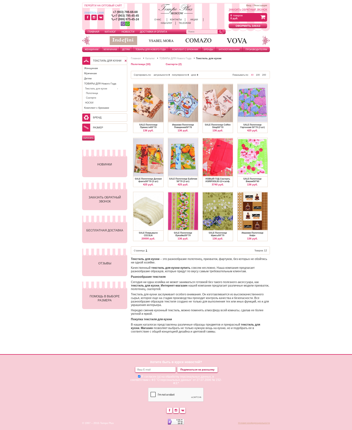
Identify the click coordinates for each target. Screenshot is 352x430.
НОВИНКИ (104, 164)
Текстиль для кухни (96, 88)
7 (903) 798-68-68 (126, 12)
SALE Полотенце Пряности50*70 (148, 126)
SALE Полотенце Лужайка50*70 (183, 234)
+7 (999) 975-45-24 (126, 19)
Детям (126, 49)
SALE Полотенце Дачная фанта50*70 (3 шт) (148, 180)
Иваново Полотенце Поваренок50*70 (183, 126)
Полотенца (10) (141, 64)
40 (252, 75)
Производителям (256, 49)
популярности (179, 75)
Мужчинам (110, 49)
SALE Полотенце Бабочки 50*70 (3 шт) (183, 180)
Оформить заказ (248, 25)
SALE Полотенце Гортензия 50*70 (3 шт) (252, 126)
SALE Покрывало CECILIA (148, 234)
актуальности (161, 75)
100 (258, 75)
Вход (248, 5)
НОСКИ (89, 102)
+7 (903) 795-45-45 (126, 15)
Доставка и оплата (153, 31)
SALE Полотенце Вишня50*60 (252, 180)
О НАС (157, 19)
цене (193, 75)
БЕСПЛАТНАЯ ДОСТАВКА (104, 230)
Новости (128, 31)
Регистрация (260, 5)
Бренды (208, 49)
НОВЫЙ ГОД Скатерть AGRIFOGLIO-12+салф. (217, 180)
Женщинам (91, 49)
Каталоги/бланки (229, 49)
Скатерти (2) (174, 64)
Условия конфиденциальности (254, 423)
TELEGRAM (185, 23)
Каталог (110, 31)
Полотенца (92, 93)
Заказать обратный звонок (248, 9)
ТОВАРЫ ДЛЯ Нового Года (150, 49)
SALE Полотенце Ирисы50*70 (218, 234)
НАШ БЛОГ (166, 23)
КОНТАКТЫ (176, 19)
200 (264, 75)
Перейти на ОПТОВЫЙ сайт (103, 5)
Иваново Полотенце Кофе (252, 234)
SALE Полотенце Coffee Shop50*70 (218, 126)
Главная (93, 31)
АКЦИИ (194, 19)
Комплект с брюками (185, 49)
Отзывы (104, 263)
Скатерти (91, 97)
